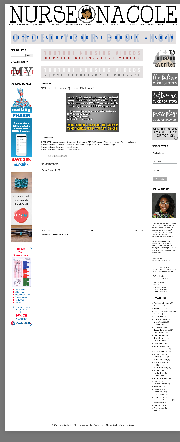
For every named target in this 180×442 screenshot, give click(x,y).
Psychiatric (158, 392)
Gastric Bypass (159, 335)
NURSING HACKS (23, 25)
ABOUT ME (174, 25)
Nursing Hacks (159, 376)
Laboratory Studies (161, 349)
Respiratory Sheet (160, 397)
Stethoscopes (159, 405)
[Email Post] (49, 156)
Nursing (157, 370)
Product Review (160, 389)
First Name (157, 162)
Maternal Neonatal (161, 351)
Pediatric (157, 381)
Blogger (131, 425)
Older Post (139, 230)
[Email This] (53, 156)
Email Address (158, 153)
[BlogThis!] (56, 156)
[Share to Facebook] (62, 156)
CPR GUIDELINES (100, 25)
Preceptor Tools (160, 386)
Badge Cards (159, 308)
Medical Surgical (160, 354)
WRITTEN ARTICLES (137, 25)
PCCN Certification (161, 378)
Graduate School (160, 341)
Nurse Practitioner (160, 368)
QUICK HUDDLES (38, 25)
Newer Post (46, 230)
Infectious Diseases (161, 346)
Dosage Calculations (161, 330)
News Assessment (160, 362)
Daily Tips (157, 325)
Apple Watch (158, 306)
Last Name (157, 170)
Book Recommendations (163, 311)
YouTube (157, 411)
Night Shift (158, 365)
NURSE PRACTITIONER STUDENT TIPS (77, 25)
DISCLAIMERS (162, 25)
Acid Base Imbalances (162, 303)
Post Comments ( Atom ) (59, 234)
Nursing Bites (159, 373)
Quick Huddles (159, 395)
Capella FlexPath (160, 317)
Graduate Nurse (160, 338)
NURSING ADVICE (54, 25)
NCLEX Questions (160, 357)
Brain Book (158, 314)
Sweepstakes (159, 408)
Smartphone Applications (163, 400)
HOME (11, 25)
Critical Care (158, 322)
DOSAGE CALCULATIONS (118, 25)
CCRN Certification (161, 319)
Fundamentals (159, 333)
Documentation (159, 327)
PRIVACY (151, 25)
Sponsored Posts (160, 403)
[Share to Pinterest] (65, 156)
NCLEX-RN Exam (160, 360)
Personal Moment (160, 384)
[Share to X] (59, 156)
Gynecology (158, 343)
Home (93, 230)
